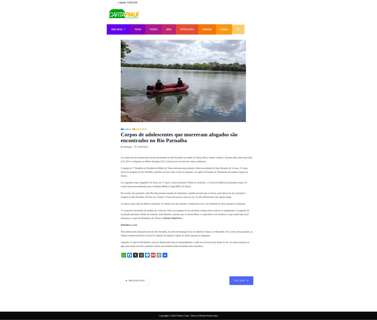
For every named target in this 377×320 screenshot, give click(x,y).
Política (153, 29)
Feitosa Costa (187, 29)
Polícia (138, 29)
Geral (169, 29)
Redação (128, 147)
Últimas (224, 29)
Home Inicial (117, 29)
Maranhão (207, 29)
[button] (238, 29)
